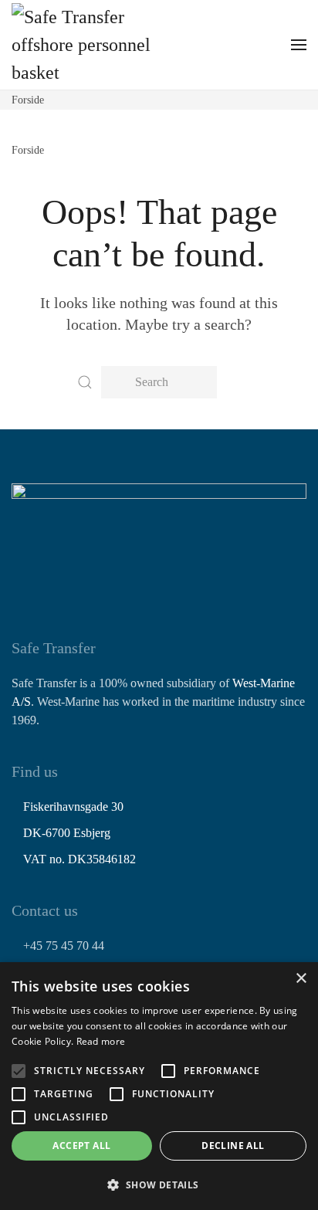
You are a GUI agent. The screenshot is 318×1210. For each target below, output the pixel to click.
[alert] (159, 1086)
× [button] (300, 979)
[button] (298, 44)
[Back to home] (81, 44)
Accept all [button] (81, 1145)
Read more (101, 1041)
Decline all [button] (232, 1145)
